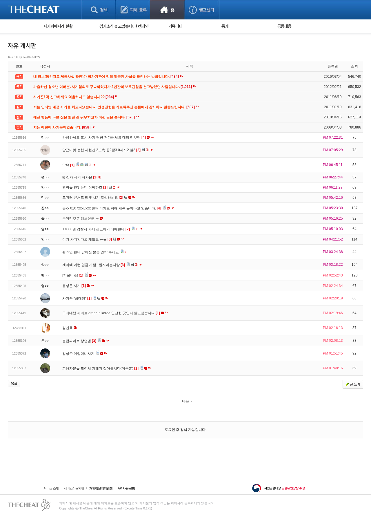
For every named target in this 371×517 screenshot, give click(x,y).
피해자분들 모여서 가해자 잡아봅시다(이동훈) (100, 368)
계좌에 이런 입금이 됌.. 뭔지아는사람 (93, 265)
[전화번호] (72, 276)
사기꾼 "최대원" (77, 299)
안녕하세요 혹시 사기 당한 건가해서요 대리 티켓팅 (104, 137)
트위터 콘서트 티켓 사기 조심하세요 (92, 198)
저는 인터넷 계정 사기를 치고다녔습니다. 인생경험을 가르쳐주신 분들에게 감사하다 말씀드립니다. (114, 107)
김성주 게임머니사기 (78, 354)
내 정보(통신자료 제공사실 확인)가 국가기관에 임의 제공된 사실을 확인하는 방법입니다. (106, 77)
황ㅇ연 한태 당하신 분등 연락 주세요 (91, 252)
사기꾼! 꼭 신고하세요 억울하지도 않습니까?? (74, 97)
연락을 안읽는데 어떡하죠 (85, 187)
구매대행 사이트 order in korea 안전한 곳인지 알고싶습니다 (111, 313)
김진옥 (68, 328)
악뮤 (68, 165)
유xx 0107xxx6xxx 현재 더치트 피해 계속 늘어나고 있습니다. (111, 208)
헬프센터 (202, 9)
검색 (98, 9)
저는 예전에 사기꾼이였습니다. (62, 127)
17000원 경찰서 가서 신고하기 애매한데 (96, 229)
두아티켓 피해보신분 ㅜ (81, 218)
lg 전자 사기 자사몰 (79, 177)
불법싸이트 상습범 (79, 341)
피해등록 (133, 9)
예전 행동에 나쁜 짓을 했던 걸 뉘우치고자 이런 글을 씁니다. (84, 117)
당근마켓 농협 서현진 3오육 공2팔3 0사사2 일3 (101, 150)
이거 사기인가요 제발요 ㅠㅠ (87, 239)
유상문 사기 (74, 286)
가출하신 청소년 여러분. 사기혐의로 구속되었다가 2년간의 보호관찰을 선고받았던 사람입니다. (113, 87)
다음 (185, 401)
